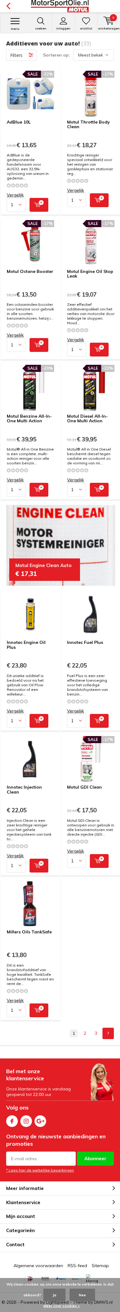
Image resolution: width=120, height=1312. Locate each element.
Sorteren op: (56, 55)
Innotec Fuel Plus (85, 642)
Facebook (12, 1121)
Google (40, 1121)
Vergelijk (15, 195)
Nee (82, 1295)
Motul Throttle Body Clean (88, 124)
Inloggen (63, 28)
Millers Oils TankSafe (29, 932)
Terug (8, 6)
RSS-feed (77, 1265)
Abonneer (95, 1158)
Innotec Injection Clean (24, 789)
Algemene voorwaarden (38, 1265)
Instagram (26, 1121)
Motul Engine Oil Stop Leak (90, 274)
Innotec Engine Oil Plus (26, 645)
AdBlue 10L (19, 122)
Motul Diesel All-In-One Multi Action (87, 418)
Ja (54, 1295)
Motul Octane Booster (30, 271)
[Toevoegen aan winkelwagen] (39, 205)
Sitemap (100, 1265)
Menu (15, 29)
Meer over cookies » (61, 1305)
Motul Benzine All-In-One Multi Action (29, 418)
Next (108, 1033)
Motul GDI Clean (84, 787)
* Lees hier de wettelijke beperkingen (40, 1170)
